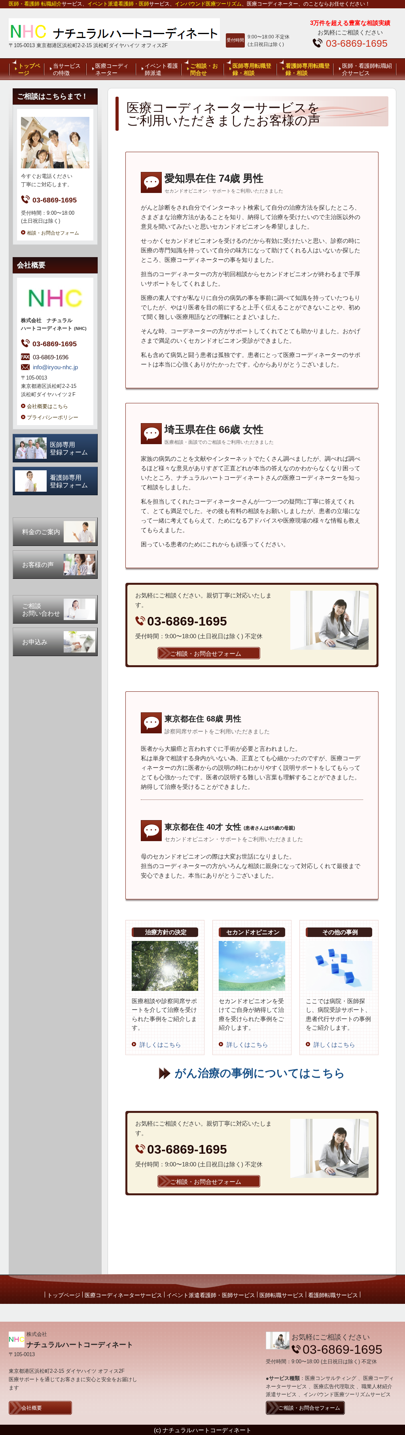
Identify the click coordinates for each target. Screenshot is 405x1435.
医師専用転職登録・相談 (252, 69)
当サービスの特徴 (67, 69)
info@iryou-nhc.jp (55, 367)
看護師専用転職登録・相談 (308, 69)
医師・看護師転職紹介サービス (367, 69)
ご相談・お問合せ (204, 69)
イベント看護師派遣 (161, 69)
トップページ (29, 69)
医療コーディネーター (112, 69)
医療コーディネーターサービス (123, 1295)
